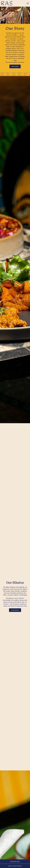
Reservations (15, 861)
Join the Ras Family (15, 866)
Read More (15, 66)
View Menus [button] (15, 610)
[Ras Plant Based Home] (6, 3)
